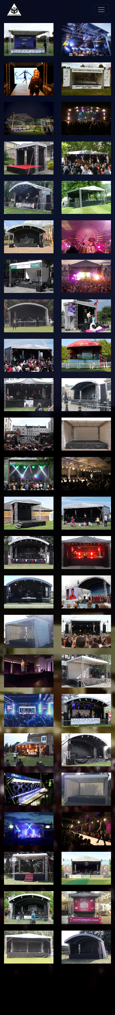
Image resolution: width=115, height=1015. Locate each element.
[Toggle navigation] (101, 9)
